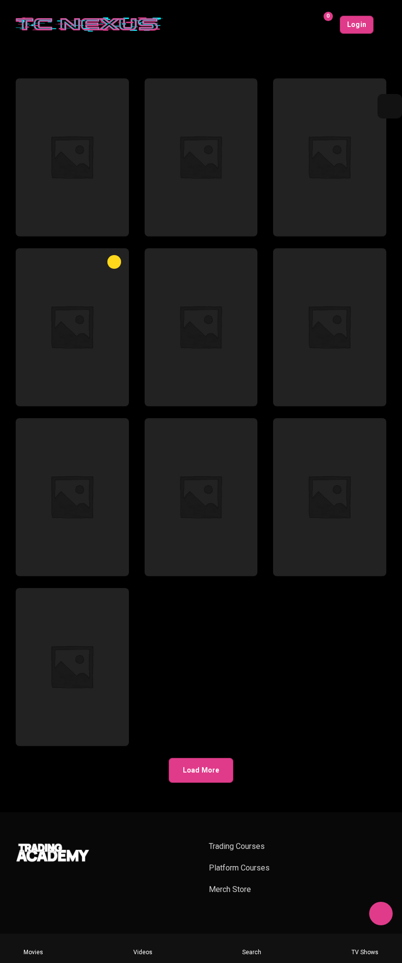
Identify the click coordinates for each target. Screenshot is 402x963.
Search (251, 952)
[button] (389, 106)
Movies (33, 952)
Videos (142, 952)
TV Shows (365, 952)
